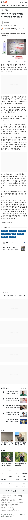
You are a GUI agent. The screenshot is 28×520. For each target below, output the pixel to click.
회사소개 (5, 490)
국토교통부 (4, 231)
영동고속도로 (22, 231)
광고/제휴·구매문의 (12, 490)
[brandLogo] (4, 1)
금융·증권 (24, 473)
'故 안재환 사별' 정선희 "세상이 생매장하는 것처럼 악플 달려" (13, 400)
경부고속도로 (13, 231)
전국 (3, 473)
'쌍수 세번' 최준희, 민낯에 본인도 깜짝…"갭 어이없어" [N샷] (13, 407)
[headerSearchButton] (20, 2)
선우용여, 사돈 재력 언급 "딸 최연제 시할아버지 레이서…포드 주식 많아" (12, 414)
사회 (10, 470)
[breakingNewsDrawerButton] (22, 2)
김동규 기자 (6, 22)
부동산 (2, 10)
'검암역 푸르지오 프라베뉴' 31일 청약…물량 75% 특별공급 (11, 248)
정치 (3, 470)
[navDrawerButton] (25, 2)
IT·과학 (17, 476)
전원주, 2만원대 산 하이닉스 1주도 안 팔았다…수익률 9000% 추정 (13, 393)
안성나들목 (4, 236)
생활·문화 (3, 480)
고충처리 (14, 491)
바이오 (24, 476)
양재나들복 (20, 233)
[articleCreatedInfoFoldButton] (17, 25)
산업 (3, 476)
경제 (17, 470)
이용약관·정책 (22, 490)
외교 (10, 473)
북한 (17, 473)
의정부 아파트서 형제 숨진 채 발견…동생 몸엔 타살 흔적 (13, 421)
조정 (14, 233)
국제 (24, 470)
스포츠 (3, 450)
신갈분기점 (12, 236)
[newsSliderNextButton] (25, 388)
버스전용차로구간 (6, 233)
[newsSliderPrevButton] (21, 388)
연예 (2, 430)
